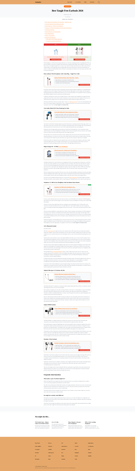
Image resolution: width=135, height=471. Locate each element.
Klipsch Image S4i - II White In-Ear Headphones (65, 150)
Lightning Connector (73, 101)
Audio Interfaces (64, 446)
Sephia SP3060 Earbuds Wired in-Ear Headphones (65, 308)
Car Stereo (76, 446)
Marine (76, 443)
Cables (76, 459)
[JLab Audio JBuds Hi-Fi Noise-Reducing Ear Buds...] (49, 115)
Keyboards (63, 449)
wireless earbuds (51, 231)
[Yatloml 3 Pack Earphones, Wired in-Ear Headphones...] (79, 51)
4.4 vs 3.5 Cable (55, 422)
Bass (62, 452)
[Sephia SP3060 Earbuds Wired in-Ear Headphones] (49, 312)
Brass (76, 449)
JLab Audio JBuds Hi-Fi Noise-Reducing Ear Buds (54, 24)
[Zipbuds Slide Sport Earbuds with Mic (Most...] (49, 277)
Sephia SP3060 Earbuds (49, 33)
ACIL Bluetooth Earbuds (49, 29)
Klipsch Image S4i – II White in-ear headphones (54, 25)
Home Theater (37, 443)
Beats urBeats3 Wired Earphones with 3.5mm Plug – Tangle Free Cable (58, 22)
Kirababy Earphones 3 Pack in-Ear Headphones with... (66, 343)
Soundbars (50, 449)
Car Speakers (37, 449)
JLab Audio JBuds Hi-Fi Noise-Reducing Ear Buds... (66, 112)
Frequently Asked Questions (50, 37)
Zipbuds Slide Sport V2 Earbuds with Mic (53, 31)
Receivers (50, 443)
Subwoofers (50, 446)
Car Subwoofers (90, 446)
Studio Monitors (90, 443)
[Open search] (99, 2)
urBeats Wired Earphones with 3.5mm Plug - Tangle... (66, 77)
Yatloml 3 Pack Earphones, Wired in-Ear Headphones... (79, 56)
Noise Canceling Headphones (56, 251)
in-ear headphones (63, 146)
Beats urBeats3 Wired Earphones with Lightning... (55, 56)
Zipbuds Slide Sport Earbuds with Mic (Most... (65, 274)
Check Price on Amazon (56, 59)
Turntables (63, 459)
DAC (62, 443)
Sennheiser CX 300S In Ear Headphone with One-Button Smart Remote (58, 27)
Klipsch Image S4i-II (73, 177)
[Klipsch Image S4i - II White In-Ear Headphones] (49, 154)
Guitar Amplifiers (38, 446)
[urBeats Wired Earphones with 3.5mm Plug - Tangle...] (49, 81)
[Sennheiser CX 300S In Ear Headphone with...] (49, 190)
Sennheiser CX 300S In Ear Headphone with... (64, 187)
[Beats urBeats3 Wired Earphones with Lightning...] (55, 51)
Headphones (67, 6)
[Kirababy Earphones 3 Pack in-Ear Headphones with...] (49, 346)
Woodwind (37, 452)
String (89, 449)
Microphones (37, 459)
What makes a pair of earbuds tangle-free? (54, 39)
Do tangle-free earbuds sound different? (53, 41)
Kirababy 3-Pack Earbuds (50, 35)
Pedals (49, 459)
